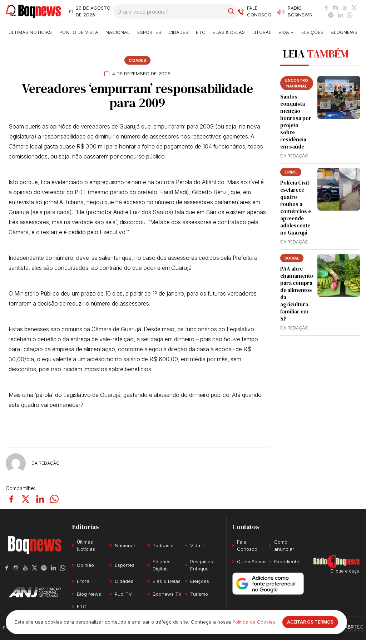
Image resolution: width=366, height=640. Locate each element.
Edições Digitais (161, 565)
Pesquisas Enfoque (201, 565)
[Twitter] (354, 8)
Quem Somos (252, 561)
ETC (201, 32)
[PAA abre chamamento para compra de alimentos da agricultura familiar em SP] (338, 275)
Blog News (89, 594)
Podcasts (163, 545)
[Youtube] (345, 8)
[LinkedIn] (340, 15)
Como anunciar (284, 545)
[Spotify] (331, 15)
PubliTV (123, 594)
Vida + (286, 32)
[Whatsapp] (349, 15)
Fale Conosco (247, 545)
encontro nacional (296, 83)
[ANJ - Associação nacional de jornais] (34, 592)
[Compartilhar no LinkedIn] (40, 499)
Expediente (286, 561)
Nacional (117, 32)
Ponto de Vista (78, 32)
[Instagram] (336, 8)
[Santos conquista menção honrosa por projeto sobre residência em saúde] (338, 97)
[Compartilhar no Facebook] (11, 499)
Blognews (344, 32)
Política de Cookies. (254, 622)
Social (292, 258)
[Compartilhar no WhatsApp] (54, 499)
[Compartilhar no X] (25, 499)
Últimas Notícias (30, 32)
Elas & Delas (229, 32)
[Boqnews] (33, 12)
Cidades (178, 32)
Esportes (149, 32)
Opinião (85, 565)
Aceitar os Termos (310, 622)
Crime (291, 172)
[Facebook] (326, 8)
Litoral (261, 32)
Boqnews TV (167, 594)
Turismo (199, 594)
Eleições (312, 32)
